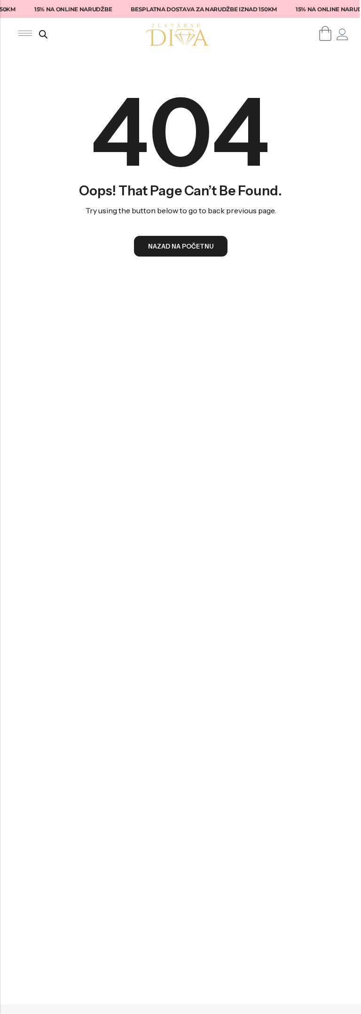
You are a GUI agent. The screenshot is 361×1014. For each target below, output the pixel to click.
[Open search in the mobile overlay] (43, 34)
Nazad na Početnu (180, 246)
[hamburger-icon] (25, 33)
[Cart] (325, 33)
